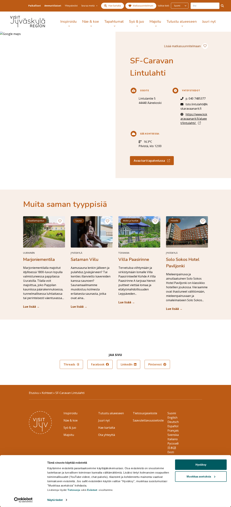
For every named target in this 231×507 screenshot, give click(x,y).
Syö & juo (136, 21)
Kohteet (47, 393)
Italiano (172, 439)
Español (172, 426)
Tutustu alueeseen (182, 21)
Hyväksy (200, 464)
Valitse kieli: (163, 5)
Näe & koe (90, 21)
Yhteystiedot (71, 5)
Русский (172, 443)
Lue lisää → (31, 307)
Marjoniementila (39, 259)
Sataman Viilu (84, 259)
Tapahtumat (114, 21)
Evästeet (92, 490)
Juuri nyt (209, 21)
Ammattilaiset (52, 5)
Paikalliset (34, 5)
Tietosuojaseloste (145, 413)
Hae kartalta (106, 428)
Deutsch (173, 422)
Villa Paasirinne (133, 259)
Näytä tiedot (55, 499)
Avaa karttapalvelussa (154, 160)
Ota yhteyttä (106, 435)
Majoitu (155, 21)
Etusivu (34, 393)
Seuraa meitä (88, 5)
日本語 (171, 448)
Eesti (170, 452)
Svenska (173, 435)
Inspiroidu (68, 21)
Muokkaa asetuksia (199, 476)
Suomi (171, 413)
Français (173, 430)
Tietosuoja (73, 490)
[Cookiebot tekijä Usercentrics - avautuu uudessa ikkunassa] (23, 500)
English (172, 417)
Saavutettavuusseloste (148, 420)
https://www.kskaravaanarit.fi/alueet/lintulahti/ (194, 118)
